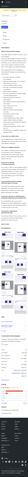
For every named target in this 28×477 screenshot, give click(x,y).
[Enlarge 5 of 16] (11, 271)
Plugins (16, 426)
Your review (4, 403)
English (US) (24, 367)
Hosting (3, 426)
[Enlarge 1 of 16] (11, 232)
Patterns (17, 429)
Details (4, 32)
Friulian (6, 458)
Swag (17, 440)
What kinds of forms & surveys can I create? (7, 326)
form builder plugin (16, 373)
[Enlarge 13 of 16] (24, 274)
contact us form (17, 370)
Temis (16, 424)
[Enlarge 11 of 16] (24, 255)
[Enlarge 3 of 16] (11, 252)
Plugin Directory (5, 6)
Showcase (17, 421)
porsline (5, 23)
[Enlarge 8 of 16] (11, 301)
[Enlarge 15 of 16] (24, 298)
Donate (17, 438)
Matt (3, 447)
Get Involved (18, 433)
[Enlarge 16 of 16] (24, 306)
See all (25, 403)
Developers (4, 438)
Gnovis (3, 424)
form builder (23, 370)
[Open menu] (26, 2)
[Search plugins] (15, 15)
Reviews (5, 36)
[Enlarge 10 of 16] (24, 244)
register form (23, 373)
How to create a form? (7, 321)
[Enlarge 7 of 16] (11, 292)
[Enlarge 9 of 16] (24, 232)
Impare (3, 433)
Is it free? (3, 331)
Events (16, 435)
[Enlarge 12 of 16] (24, 264)
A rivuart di (4, 421)
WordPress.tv (5, 440)
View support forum (6, 413)
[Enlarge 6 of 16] (11, 282)
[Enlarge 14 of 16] (24, 286)
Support (5, 43)
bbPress (4, 449)
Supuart (3, 435)
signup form (23, 376)
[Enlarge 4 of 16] (11, 261)
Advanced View (5, 380)
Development (6, 39)
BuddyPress (5, 452)
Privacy (3, 429)
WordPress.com (6, 445)
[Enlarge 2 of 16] (11, 242)
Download (4, 27)
